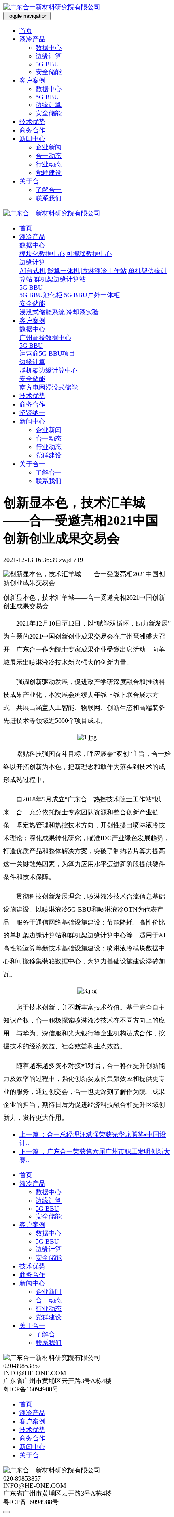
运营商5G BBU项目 (47, 353)
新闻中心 (32, 138)
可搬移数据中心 (89, 253)
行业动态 (49, 164)
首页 (25, 30)
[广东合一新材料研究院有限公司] (51, 7)
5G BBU (47, 64)
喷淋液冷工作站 (104, 270)
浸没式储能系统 (42, 312)
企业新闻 (49, 147)
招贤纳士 (32, 412)
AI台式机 (32, 270)
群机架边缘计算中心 (48, 370)
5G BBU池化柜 (40, 295)
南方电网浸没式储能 (48, 387)
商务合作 (32, 130)
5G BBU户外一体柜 (92, 295)
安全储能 (49, 71)
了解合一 (49, 189)
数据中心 (49, 47)
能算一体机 (63, 270)
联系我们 (49, 198)
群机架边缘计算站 (60, 279)
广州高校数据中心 (45, 337)
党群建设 (49, 172)
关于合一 (32, 181)
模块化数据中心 (42, 253)
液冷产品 (32, 39)
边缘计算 (49, 56)
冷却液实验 (82, 312)
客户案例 (32, 80)
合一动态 (49, 155)
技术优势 (32, 121)
